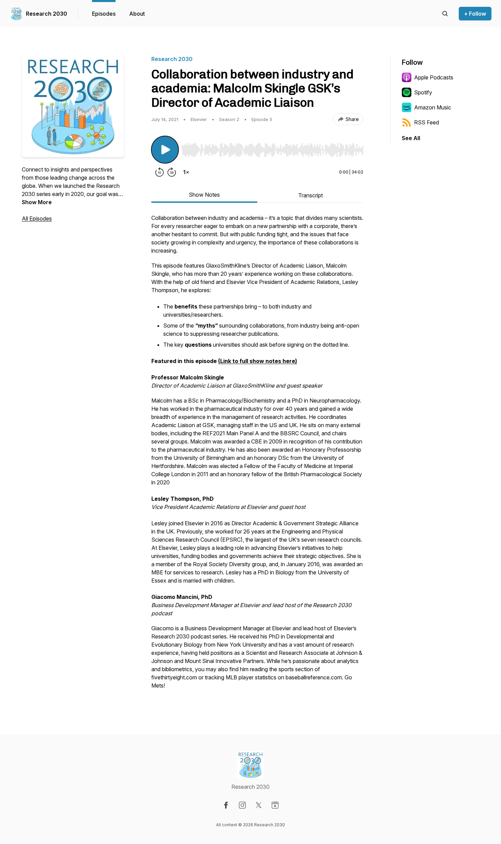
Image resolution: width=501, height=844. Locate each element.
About (137, 13)
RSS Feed (426, 122)
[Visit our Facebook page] (226, 805)
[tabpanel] (257, 455)
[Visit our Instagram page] (242, 805)
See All (411, 138)
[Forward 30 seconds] (172, 172)
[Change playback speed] (186, 172)
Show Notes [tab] (204, 194)
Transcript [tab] (310, 195)
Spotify (423, 92)
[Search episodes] (445, 14)
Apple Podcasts (433, 77)
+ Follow (475, 13)
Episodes (104, 13)
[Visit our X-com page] (258, 805)
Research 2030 (46, 13)
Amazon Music (432, 107)
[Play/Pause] (165, 149)
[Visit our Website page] (275, 805)
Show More (37, 202)
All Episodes (37, 218)
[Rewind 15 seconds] (159, 172)
